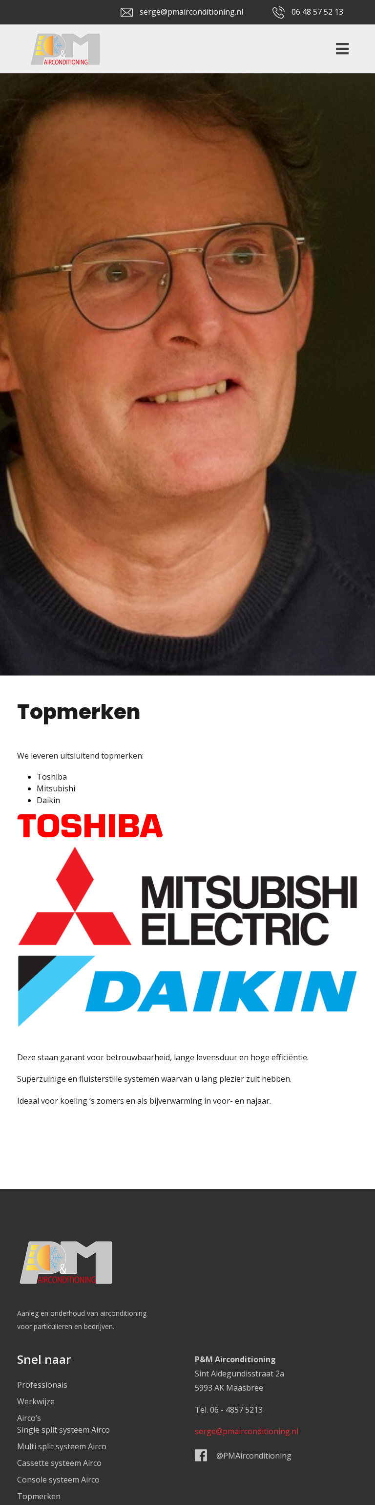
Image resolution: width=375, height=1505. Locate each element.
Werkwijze (36, 1401)
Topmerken (39, 1496)
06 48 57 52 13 (317, 11)
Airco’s (29, 1418)
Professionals (42, 1384)
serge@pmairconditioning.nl (191, 11)
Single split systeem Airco (63, 1429)
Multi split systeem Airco (61, 1446)
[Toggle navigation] (339, 49)
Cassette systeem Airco (59, 1463)
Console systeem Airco (58, 1479)
